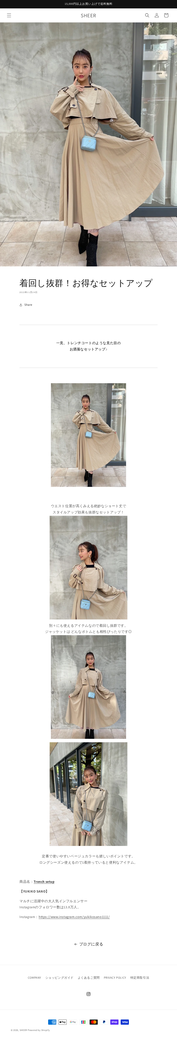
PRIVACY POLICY (115, 978)
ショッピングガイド (59, 978)
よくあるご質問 (89, 978)
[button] (9, 15)
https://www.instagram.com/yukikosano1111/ (74, 917)
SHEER (23, 1030)
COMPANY (34, 978)
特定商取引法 (139, 978)
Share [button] (28, 305)
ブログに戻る (91, 944)
